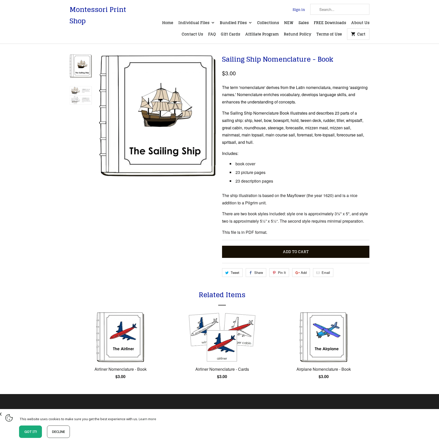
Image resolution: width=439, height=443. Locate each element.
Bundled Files (234, 23)
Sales (304, 23)
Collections (268, 23)
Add (304, 272)
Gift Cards (230, 34)
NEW (288, 23)
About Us (360, 23)
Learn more (147, 419)
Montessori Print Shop (98, 15)
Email (326, 272)
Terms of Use (329, 34)
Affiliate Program (262, 34)
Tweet (235, 272)
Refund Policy (297, 34)
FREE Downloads (330, 23)
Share (258, 272)
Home (167, 23)
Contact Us (192, 34)
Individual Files (194, 23)
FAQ (212, 34)
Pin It (282, 272)
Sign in (299, 10)
